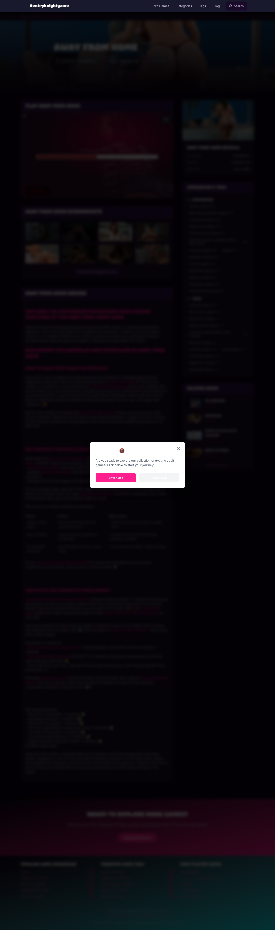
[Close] (178, 448)
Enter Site (116, 478)
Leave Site (159, 478)
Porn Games (160, 6)
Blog (216, 6)
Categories (184, 6)
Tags (202, 6)
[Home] (49, 6)
